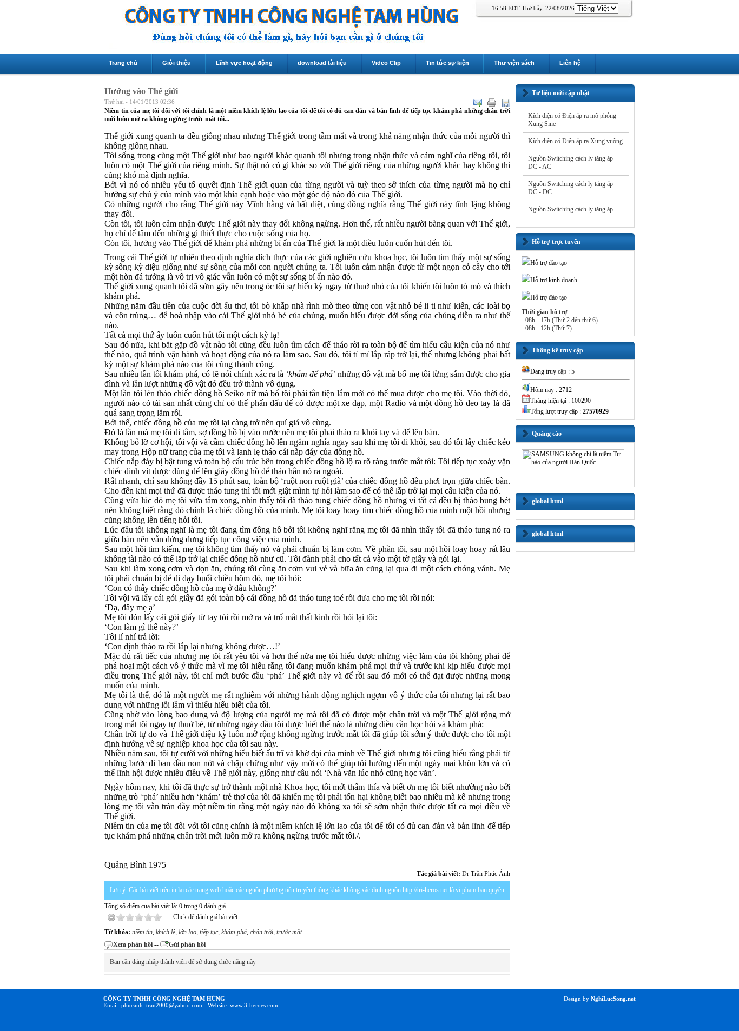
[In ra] (491, 102)
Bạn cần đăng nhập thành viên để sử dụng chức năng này (183, 962)
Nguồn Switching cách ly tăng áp (570, 209)
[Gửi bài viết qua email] (477, 102)
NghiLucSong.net (612, 998)
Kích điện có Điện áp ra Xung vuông (575, 141)
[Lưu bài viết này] (506, 102)
